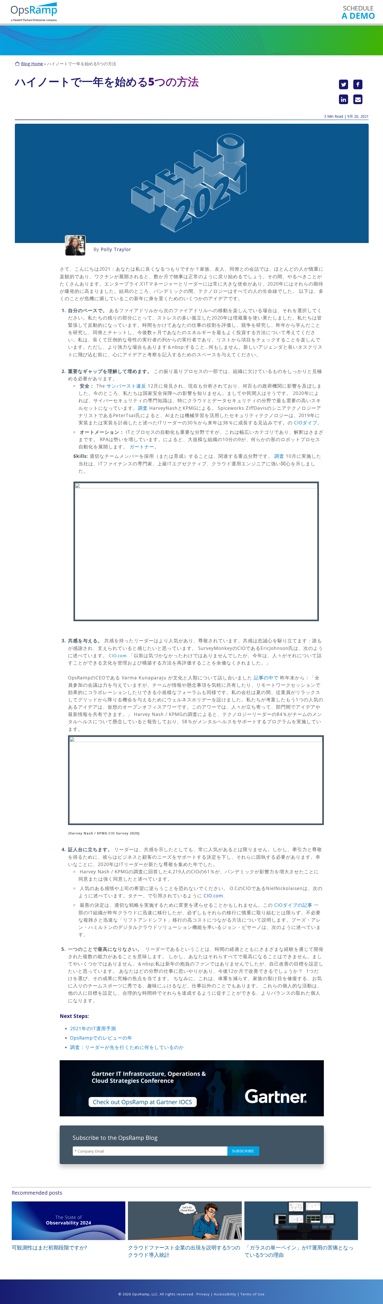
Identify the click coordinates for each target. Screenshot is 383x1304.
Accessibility (225, 1294)
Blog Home (32, 64)
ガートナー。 (143, 446)
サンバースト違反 (125, 386)
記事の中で (265, 677)
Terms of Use (252, 1294)
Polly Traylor (116, 249)
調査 (143, 408)
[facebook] (358, 84)
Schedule (358, 12)
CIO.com (117, 656)
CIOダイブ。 (307, 422)
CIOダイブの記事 (293, 905)
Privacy (203, 1294)
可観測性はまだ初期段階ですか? (49, 1247)
